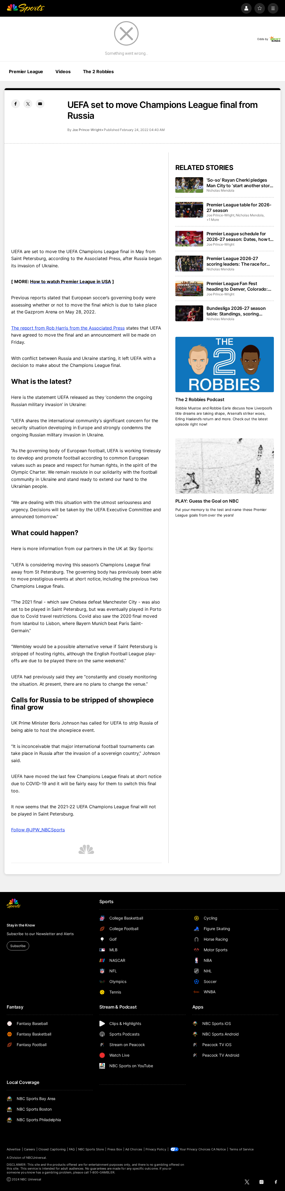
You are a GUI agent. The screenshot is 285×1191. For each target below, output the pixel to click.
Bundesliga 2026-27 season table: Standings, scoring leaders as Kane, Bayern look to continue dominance (239, 311)
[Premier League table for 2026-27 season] (189, 210)
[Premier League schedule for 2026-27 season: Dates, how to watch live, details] (189, 238)
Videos (62, 71)
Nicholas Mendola (220, 190)
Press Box (114, 1149)
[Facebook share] (15, 103)
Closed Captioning (52, 1149)
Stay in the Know (21, 925)
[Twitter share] (27, 103)
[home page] (26, 8)
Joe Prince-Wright (86, 130)
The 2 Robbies (98, 71)
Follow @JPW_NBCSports (38, 829)
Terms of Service (241, 1149)
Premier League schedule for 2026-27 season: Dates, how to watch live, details (240, 236)
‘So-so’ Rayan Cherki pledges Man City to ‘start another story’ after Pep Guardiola (240, 182)
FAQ (72, 1149)
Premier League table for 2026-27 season (239, 207)
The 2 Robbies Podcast (200, 399)
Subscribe (18, 946)
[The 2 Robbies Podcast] (224, 364)
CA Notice (218, 1149)
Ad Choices (133, 1149)
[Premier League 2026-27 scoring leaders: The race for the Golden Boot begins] (189, 263)
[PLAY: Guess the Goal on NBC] (224, 466)
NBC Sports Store (91, 1149)
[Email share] (40, 103)
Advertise (14, 1149)
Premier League (26, 71)
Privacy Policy (156, 1149)
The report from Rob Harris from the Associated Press (68, 328)
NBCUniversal (36, 1158)
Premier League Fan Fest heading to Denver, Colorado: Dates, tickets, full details (237, 286)
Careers (29, 1149)
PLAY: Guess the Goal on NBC (207, 501)
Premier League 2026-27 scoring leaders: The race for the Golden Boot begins (236, 261)
